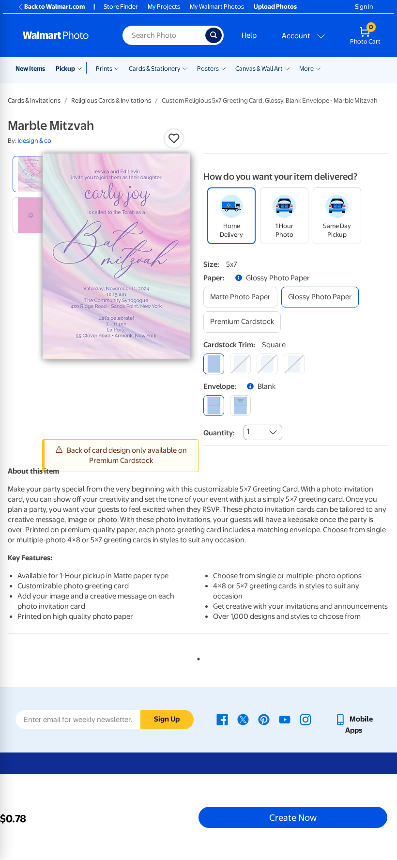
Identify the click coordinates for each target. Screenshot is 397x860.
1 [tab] (196, 657)
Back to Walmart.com (54, 6)
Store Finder (121, 6)
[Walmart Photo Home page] (62, 35)
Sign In (364, 6)
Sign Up (167, 719)
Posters (208, 68)
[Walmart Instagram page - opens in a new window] (305, 719)
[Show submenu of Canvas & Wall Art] (287, 68)
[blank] (213, 405)
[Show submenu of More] (318, 68)
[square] (213, 363)
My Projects (164, 6)
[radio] (31, 174)
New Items (30, 68)
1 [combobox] (248, 431)
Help (249, 35)
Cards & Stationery (155, 68)
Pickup (65, 68)
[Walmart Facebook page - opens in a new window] (222, 719)
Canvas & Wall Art (259, 68)
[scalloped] (294, 363)
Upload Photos (275, 6)
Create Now (293, 817)
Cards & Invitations (34, 100)
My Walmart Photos (217, 6)
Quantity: (219, 433)
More (306, 68)
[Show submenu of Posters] (223, 68)
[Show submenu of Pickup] (81, 68)
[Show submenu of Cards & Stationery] (185, 68)
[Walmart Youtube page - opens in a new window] (284, 719)
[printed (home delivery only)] (240, 405)
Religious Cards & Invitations (111, 100)
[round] (240, 363)
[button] (174, 138)
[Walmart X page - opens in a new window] (243, 719)
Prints (104, 68)
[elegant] (267, 363)
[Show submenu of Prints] (117, 68)
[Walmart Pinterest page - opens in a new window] (264, 719)
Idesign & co (34, 140)
